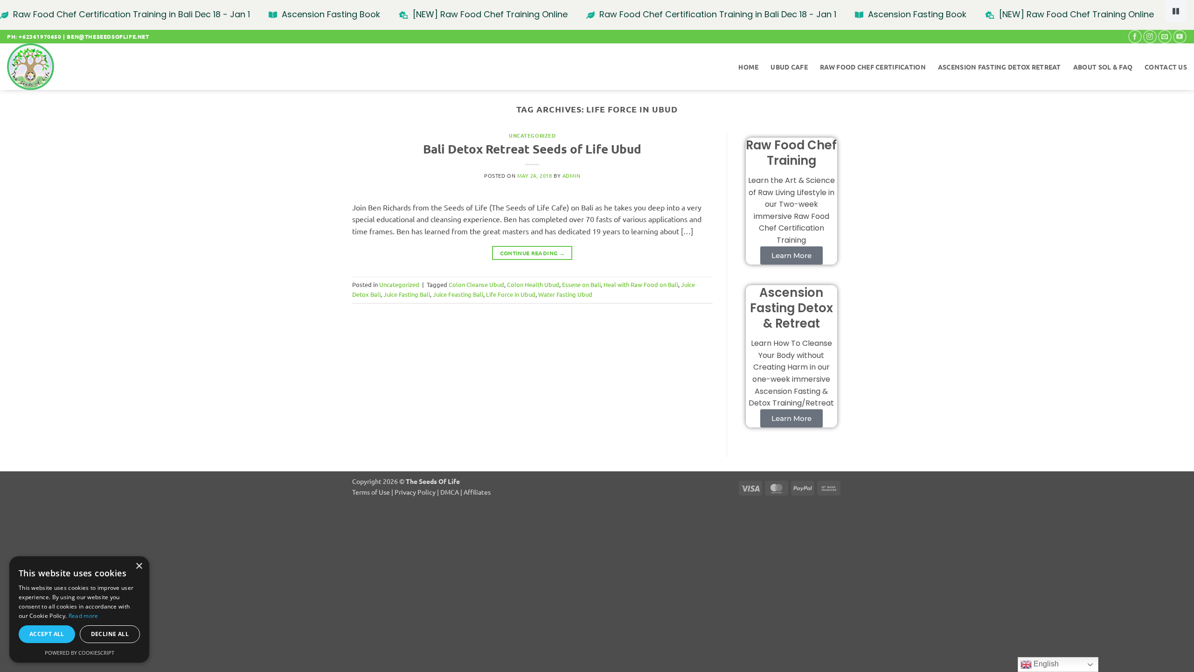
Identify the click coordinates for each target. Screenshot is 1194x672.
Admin (571, 175)
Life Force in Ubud (510, 294)
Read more (83, 616)
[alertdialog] (597, 15)
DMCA (449, 492)
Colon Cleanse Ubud (476, 284)
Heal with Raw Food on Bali (641, 284)
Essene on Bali (581, 284)
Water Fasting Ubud (565, 294)
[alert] (79, 609)
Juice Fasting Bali (406, 294)
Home (748, 67)
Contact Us (1166, 67)
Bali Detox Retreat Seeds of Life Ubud (532, 148)
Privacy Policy (415, 492)
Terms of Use (371, 492)
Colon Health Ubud (533, 284)
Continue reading (532, 253)
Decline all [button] (110, 634)
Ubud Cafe (789, 67)
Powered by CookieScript (79, 652)
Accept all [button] (46, 634)
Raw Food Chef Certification (873, 67)
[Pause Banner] (1176, 11)
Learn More (791, 255)
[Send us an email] (1165, 36)
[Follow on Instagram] (1150, 36)
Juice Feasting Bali (458, 294)
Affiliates (477, 492)
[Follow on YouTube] (1180, 36)
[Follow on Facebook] (1135, 36)
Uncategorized (532, 135)
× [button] (138, 566)
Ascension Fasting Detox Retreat (999, 67)
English (1045, 664)
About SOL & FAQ (1102, 67)
